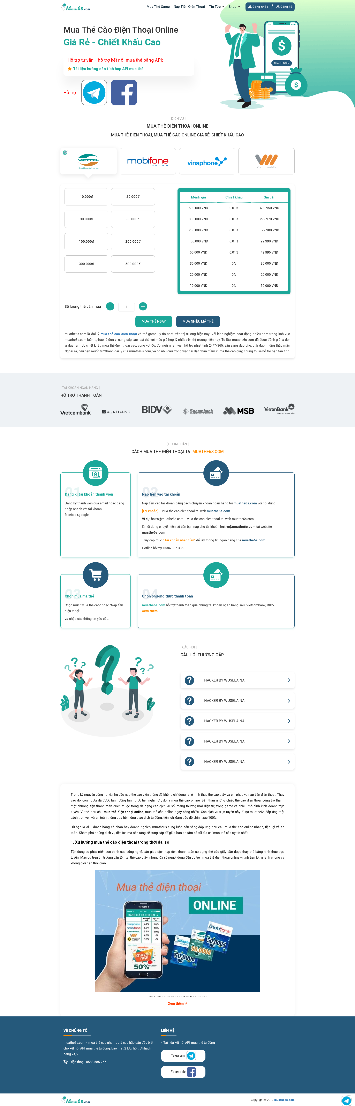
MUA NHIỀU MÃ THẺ (198, 321)
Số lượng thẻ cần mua (83, 306)
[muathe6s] (75, 6)
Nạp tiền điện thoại (189, 7)
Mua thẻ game (158, 7)
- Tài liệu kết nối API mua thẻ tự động (188, 1043)
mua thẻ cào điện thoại (118, 334)
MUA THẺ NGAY (154, 321)
